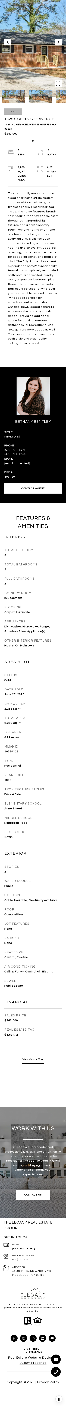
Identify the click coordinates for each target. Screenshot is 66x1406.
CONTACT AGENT (33, 488)
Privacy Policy (48, 1382)
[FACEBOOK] (14, 1338)
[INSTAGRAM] (23, 1338)
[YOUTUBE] (52, 1338)
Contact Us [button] (33, 1195)
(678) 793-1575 (15, 449)
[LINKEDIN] (33, 1338)
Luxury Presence (33, 1362)
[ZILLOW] (42, 1338)
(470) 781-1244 (20, 1259)
